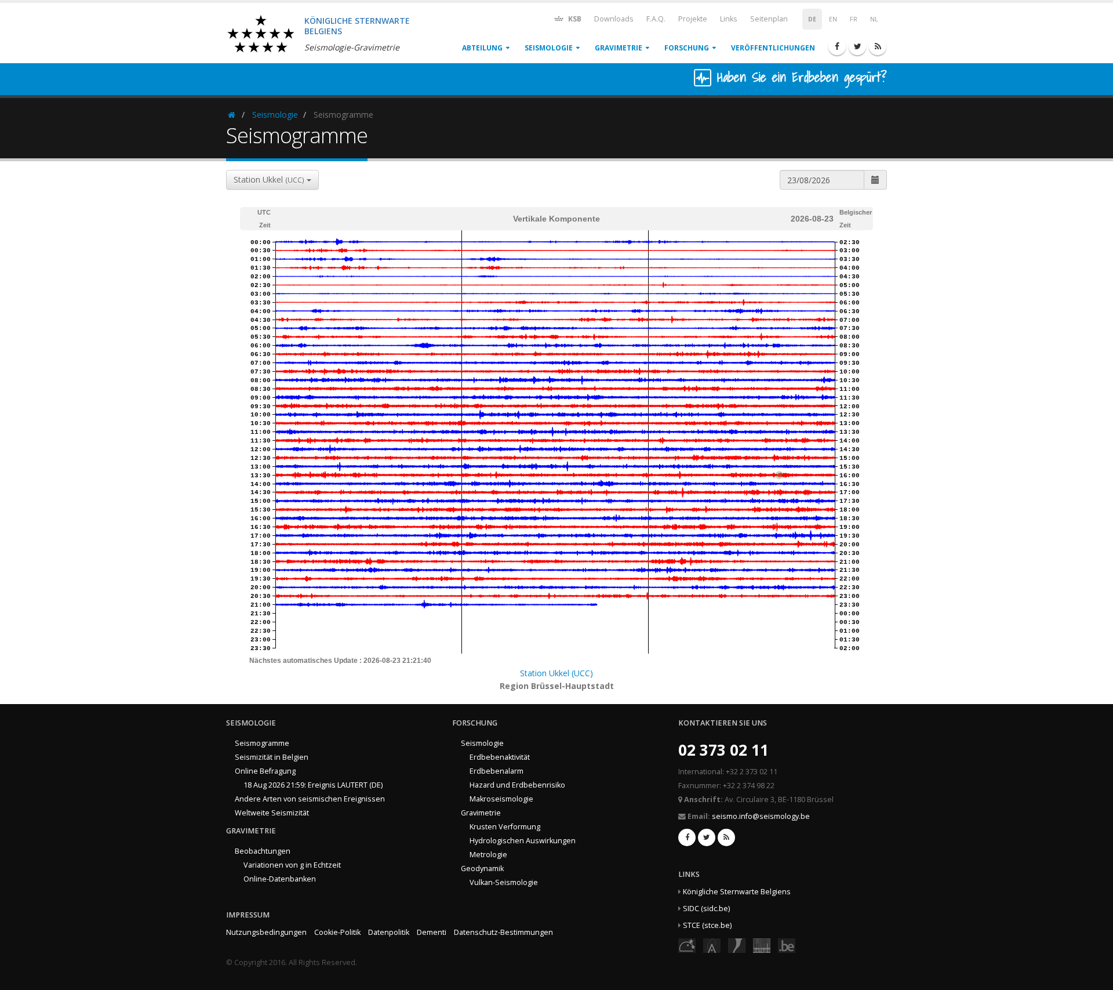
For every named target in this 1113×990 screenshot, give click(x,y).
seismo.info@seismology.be (761, 816)
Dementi (431, 932)
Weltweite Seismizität (272, 813)
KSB (573, 19)
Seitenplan (769, 19)
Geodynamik (482, 868)
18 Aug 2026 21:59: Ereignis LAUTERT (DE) (313, 785)
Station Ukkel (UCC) (556, 673)
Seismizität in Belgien (271, 757)
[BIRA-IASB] (712, 945)
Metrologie (488, 855)
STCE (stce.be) (707, 925)
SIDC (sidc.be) (706, 908)
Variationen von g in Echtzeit (292, 865)
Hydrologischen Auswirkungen (523, 841)
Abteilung (482, 48)
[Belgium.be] (786, 945)
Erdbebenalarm (496, 771)
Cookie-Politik (337, 932)
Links (728, 19)
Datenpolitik (388, 932)
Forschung (686, 48)
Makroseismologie (501, 799)
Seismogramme (262, 743)
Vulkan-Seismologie (504, 882)
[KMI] (736, 945)
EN (833, 19)
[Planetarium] (687, 945)
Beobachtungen (262, 851)
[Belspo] (761, 945)
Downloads (614, 19)
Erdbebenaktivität (500, 757)
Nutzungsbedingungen (266, 932)
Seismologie (549, 48)
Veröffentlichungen (773, 48)
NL (874, 19)
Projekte (692, 19)
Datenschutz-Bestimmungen (503, 932)
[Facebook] (837, 46)
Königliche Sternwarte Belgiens (737, 892)
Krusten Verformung (505, 827)
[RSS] (877, 46)
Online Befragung (265, 771)
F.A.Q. (655, 19)
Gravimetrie (618, 48)
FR (853, 19)
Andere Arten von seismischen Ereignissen (310, 799)
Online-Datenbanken (279, 879)
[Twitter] (857, 46)
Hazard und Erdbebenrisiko (517, 785)
